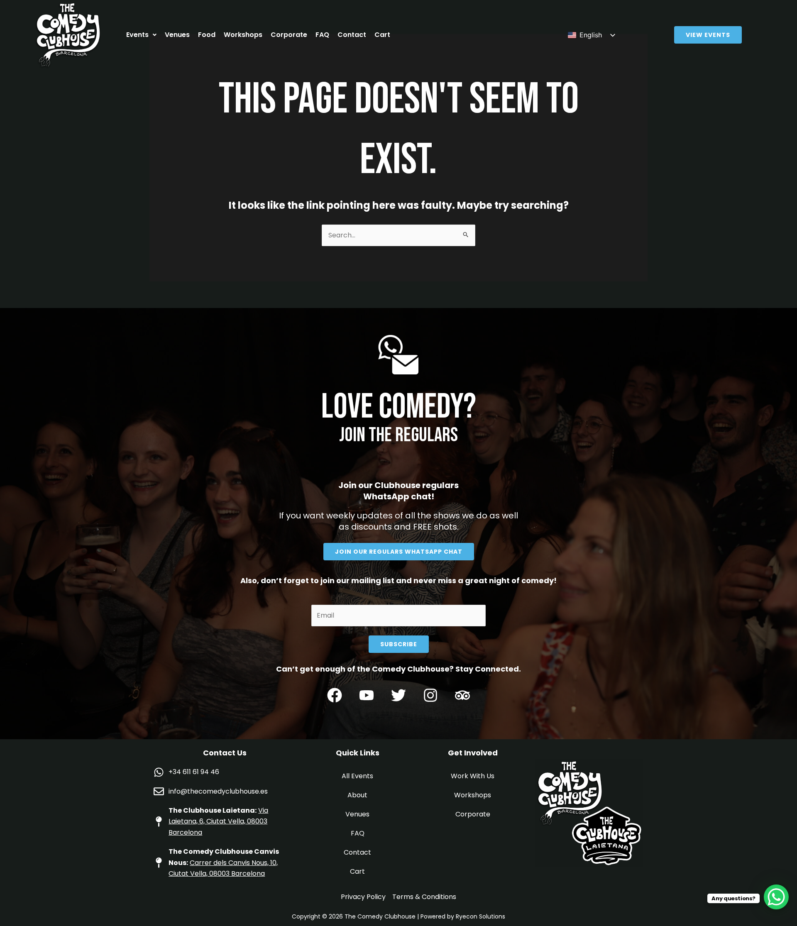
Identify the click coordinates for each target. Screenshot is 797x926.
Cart (382, 34)
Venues (177, 34)
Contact (351, 34)
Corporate (289, 34)
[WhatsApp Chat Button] (776, 896)
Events (137, 34)
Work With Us (472, 776)
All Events (357, 776)
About (357, 795)
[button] (141, 34)
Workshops (243, 34)
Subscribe (398, 644)
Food (206, 34)
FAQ (322, 34)
